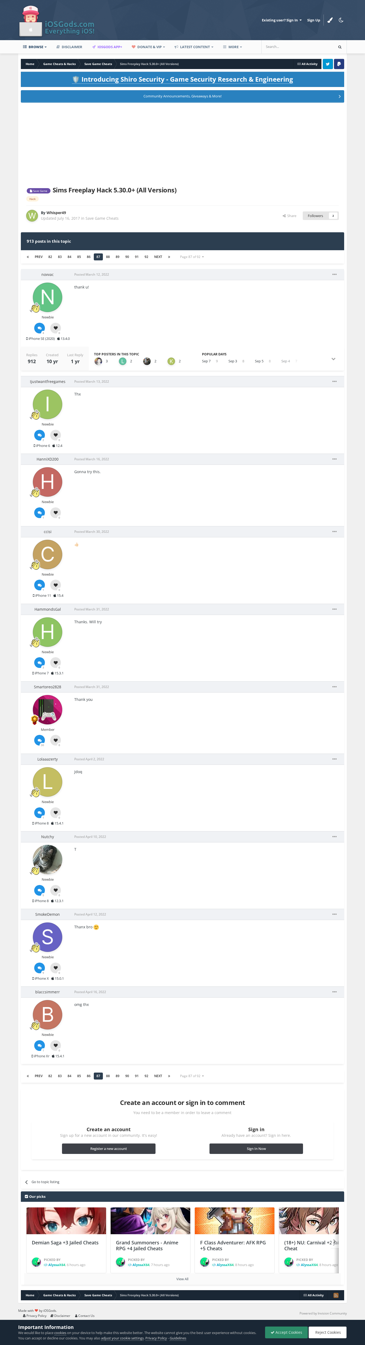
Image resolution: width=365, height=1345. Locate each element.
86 (89, 256)
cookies (60, 1332)
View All (182, 1278)
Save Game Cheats (102, 218)
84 (69, 256)
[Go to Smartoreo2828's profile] (47, 709)
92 (146, 256)
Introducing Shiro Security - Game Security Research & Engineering (182, 79)
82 (50, 256)
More (233, 46)
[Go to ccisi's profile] (47, 554)
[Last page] (169, 256)
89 (117, 256)
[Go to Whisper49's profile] (32, 216)
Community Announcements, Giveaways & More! (182, 96)
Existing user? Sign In (281, 20)
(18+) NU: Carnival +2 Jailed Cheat (315, 1245)
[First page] (28, 256)
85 (79, 256)
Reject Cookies (327, 1332)
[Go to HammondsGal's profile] (47, 632)
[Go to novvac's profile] (47, 297)
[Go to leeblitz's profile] (147, 361)
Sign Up (313, 20)
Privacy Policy (36, 1315)
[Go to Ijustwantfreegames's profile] (47, 404)
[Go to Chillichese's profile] (98, 361)
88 (108, 256)
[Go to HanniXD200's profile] (47, 482)
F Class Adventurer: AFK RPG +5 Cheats (233, 1245)
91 (137, 256)
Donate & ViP (149, 46)
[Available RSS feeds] (336, 1295)
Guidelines (178, 1338)
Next (158, 256)
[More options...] (334, 274)
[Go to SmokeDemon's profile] (47, 937)
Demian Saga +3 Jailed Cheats (65, 1242)
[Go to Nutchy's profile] (47, 859)
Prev (38, 256)
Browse (35, 46)
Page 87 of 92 (191, 256)
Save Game (39, 191)
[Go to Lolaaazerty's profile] (47, 782)
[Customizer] (330, 20)
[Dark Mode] (341, 20)
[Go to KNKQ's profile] (171, 361)
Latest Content (194, 46)
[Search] (340, 47)
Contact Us (86, 1315)
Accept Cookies (288, 1332)
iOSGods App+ (109, 46)
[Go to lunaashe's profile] (122, 361)
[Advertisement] (182, 143)
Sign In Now (256, 1148)
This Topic (318, 46)
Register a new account (108, 1148)
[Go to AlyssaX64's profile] (36, 1262)
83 (60, 256)
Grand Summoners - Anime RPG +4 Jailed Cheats (147, 1245)
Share (291, 215)
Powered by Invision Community (323, 1313)
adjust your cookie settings (122, 1338)
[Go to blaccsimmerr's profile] (47, 1014)
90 (127, 256)
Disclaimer (71, 46)
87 (98, 256)
